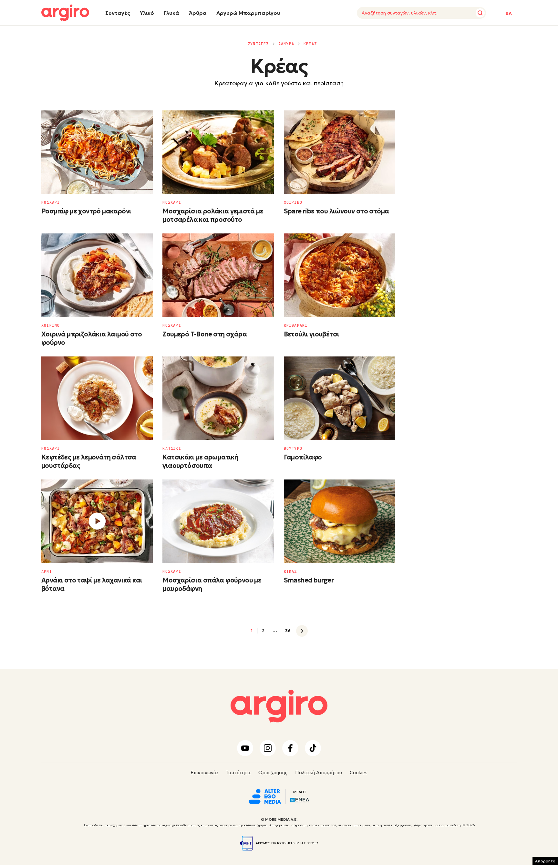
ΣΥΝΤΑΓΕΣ (258, 44)
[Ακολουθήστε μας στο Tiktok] (313, 748)
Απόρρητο (545, 861)
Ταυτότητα (238, 772)
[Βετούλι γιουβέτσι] (339, 275)
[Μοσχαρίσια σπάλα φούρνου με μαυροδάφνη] (218, 521)
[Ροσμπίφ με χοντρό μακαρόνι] (97, 152)
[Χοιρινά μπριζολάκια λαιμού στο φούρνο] (97, 275)
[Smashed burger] (339, 521)
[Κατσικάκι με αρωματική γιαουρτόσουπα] (218, 398)
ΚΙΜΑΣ (290, 571)
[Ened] (299, 799)
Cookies (358, 772)
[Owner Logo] (265, 795)
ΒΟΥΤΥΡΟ (293, 448)
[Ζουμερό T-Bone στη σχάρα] (218, 275)
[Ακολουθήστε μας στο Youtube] (245, 748)
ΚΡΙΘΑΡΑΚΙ (296, 325)
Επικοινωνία (204, 772)
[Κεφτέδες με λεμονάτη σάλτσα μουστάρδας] (97, 398)
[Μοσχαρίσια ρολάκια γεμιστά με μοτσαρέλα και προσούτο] (218, 152)
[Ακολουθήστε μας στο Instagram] (268, 748)
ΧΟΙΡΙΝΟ (293, 202)
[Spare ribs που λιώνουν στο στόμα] (339, 152)
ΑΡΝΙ (46, 571)
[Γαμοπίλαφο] (339, 398)
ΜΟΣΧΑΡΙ (50, 202)
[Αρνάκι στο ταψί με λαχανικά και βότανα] (97, 521)
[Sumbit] (480, 12)
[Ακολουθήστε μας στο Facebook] (290, 748)
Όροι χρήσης (272, 772)
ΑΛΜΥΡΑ (286, 44)
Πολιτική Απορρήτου (318, 772)
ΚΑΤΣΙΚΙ (171, 448)
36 (288, 630)
